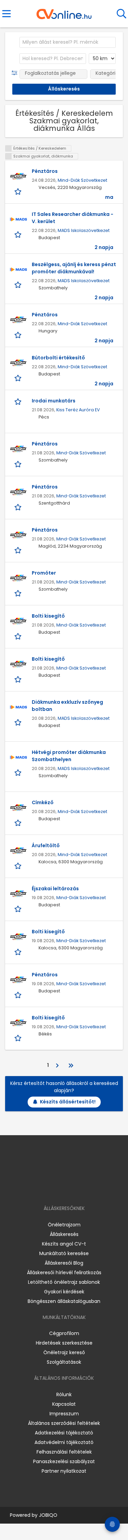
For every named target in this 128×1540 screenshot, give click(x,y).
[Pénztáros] (18, 176)
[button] (15, 73)
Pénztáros (45, 171)
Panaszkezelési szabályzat (64, 1461)
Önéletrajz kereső (64, 1352)
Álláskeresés (64, 1234)
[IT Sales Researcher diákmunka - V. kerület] (18, 219)
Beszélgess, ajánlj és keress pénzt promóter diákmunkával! (74, 268)
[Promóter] (18, 578)
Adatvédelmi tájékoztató (64, 1442)
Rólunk (64, 1394)
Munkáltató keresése (64, 1253)
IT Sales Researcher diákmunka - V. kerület (72, 218)
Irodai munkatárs (53, 400)
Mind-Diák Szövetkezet (82, 180)
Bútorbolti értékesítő (58, 357)
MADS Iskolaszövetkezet (84, 230)
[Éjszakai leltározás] (18, 893)
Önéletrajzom (64, 1224)
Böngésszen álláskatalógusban (64, 1301)
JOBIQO (48, 1515)
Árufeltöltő (46, 845)
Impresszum (64, 1413)
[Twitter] (81, 1188)
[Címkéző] (18, 807)
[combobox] (67, 42)
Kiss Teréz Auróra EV (78, 410)
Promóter (44, 572)
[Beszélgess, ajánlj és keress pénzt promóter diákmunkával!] (18, 269)
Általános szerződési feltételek (64, 1423)
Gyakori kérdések (64, 1291)
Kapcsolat (64, 1404)
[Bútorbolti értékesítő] (18, 362)
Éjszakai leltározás (55, 888)
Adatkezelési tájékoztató (64, 1432)
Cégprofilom (64, 1333)
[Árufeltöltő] (18, 850)
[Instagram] (60, 1188)
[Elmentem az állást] (18, 191)
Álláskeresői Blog (64, 1263)
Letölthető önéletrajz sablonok (64, 1282)
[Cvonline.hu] (64, 11)
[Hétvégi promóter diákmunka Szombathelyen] (18, 757)
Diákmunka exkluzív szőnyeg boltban (67, 706)
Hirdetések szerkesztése (64, 1342)
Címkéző (43, 802)
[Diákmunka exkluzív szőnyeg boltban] (18, 707)
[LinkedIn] (71, 1188)
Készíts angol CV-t (64, 1243)
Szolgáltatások (64, 1362)
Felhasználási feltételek (64, 1451)
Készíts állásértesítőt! (68, 1101)
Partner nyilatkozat (64, 1471)
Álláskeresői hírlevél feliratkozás (64, 1272)
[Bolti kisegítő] (18, 621)
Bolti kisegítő (48, 616)
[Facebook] (48, 1188)
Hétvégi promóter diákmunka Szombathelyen (69, 756)
